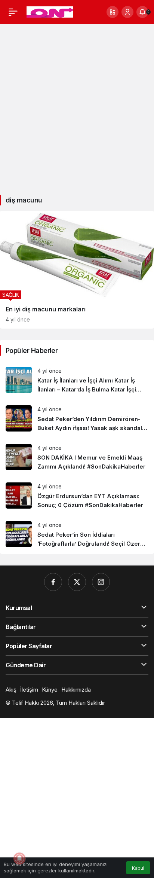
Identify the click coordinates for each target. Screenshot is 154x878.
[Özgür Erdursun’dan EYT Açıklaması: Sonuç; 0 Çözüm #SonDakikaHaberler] (77, 496)
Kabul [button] (138, 868)
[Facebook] (53, 582)
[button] (112, 12)
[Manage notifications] (19, 859)
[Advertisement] (77, 107)
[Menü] (13, 11)
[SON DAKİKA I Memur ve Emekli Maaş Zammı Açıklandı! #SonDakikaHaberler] (77, 457)
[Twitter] (77, 582)
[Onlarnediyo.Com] (50, 11)
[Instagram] (101, 582)
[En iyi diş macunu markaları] (77, 270)
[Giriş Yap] (127, 12)
